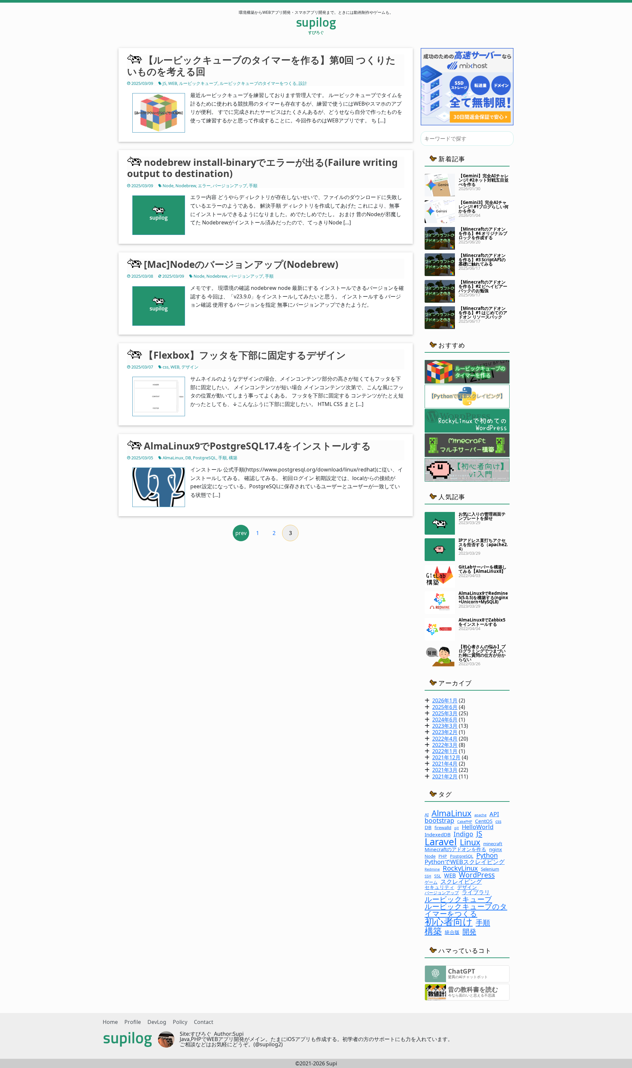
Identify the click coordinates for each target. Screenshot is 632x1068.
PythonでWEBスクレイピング (465, 862)
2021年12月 (446, 757)
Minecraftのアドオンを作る (455, 849)
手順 (253, 186)
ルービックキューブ (198, 83)
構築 (233, 458)
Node (168, 186)
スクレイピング (461, 881)
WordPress (477, 874)
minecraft (492, 844)
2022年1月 (445, 751)
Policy (180, 1022)
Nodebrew (185, 186)
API (494, 814)
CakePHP (464, 822)
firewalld (442, 828)
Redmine (432, 869)
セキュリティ (439, 887)
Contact (203, 1022)
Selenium (490, 869)
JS (164, 83)
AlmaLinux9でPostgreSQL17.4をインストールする (257, 445)
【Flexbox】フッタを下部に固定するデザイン (245, 354)
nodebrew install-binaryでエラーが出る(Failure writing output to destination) (262, 168)
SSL (437, 876)
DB (188, 458)
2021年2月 (445, 776)
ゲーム (431, 882)
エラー (204, 186)
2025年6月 (445, 707)
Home (110, 1022)
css (166, 367)
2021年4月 (445, 763)
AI (427, 815)
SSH (428, 876)
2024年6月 (445, 719)
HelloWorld (477, 827)
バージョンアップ (230, 186)
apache (480, 815)
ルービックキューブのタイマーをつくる (258, 83)
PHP (442, 856)
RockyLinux (460, 868)
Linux (470, 842)
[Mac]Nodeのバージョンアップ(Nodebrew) (241, 264)
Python (487, 855)
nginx (495, 849)
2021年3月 (445, 770)
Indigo (463, 834)
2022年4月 (445, 738)
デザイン (189, 367)
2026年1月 (445, 700)
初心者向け (449, 922)
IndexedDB (438, 834)
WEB (172, 83)
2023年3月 (445, 725)
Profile (132, 1022)
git (456, 828)
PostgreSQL (204, 458)
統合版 (452, 932)
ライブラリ (476, 892)
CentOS (483, 821)
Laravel (441, 842)
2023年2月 (445, 732)
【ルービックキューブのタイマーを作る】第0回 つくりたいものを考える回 (261, 65)
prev (241, 533)
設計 (303, 83)
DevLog (156, 1022)
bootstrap (439, 820)
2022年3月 (445, 745)
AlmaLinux (173, 458)
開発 (469, 931)
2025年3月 (445, 713)
